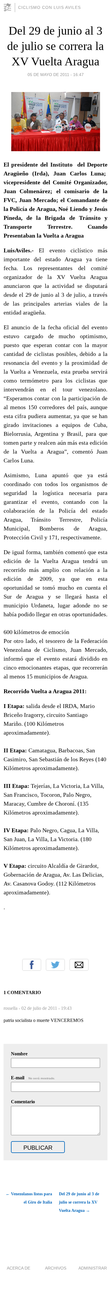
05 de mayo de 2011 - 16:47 (56, 74)
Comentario (23, 1101)
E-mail (33, 1077)
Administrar (92, 1268)
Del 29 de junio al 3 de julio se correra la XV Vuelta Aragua (55, 46)
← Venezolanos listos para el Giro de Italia (29, 1198)
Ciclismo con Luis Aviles (49, 7)
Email (79, 965)
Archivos (55, 1268)
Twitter (55, 965)
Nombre (19, 1053)
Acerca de (18, 1268)
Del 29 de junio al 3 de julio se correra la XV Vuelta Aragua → (79, 1202)
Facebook (31, 965)
